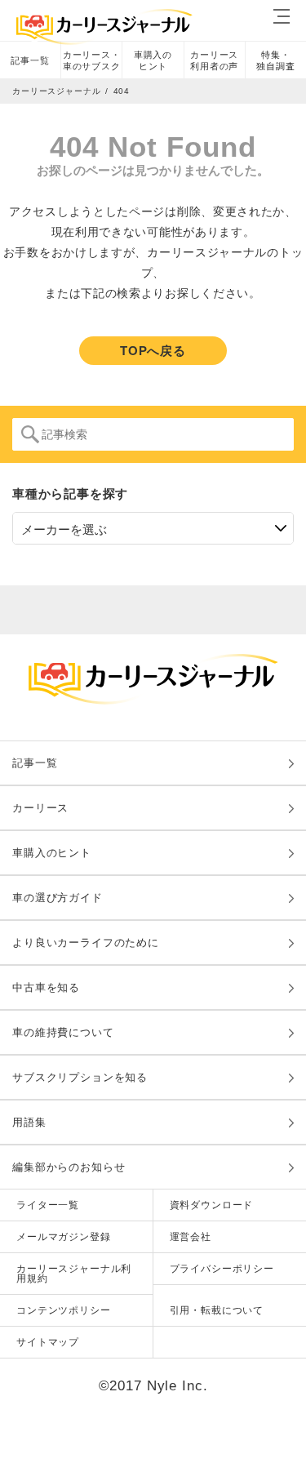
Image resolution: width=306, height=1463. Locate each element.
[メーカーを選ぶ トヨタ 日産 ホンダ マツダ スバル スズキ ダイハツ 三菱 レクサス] (153, 528)
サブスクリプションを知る (80, 1077)
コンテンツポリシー (63, 1310)
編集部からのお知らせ (69, 1167)
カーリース (40, 808)
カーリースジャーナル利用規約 (73, 1273)
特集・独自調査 (275, 60)
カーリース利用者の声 (214, 60)
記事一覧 (30, 60)
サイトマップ (47, 1342)
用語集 (29, 1122)
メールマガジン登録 (63, 1237)
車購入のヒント (153, 60)
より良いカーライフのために (85, 942)
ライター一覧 (47, 1205)
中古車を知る (46, 987)
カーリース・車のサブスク (92, 60)
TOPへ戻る (153, 351)
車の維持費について (63, 1032)
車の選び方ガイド (57, 898)
